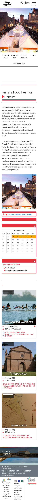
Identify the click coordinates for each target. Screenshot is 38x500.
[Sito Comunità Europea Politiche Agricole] (19, 481)
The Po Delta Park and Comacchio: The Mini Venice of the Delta (18, 334)
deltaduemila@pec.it (8, 475)
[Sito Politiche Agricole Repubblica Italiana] (15, 481)
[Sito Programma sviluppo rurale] (31, 479)
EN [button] (28, 3)
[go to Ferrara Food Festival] (19, 102)
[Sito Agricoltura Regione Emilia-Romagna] (31, 483)
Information (19, 63)
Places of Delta (23, 56)
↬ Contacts (8, 451)
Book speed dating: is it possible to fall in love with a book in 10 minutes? (19, 386)
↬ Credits (6, 454)
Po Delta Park (5, 56)
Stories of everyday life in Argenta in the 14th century (17, 436)
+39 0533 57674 (26, 471)
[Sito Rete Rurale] (22, 481)
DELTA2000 (5, 467)
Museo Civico (19, 373)
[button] (21, 2)
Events (32, 55)
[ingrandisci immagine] (19, 191)
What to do (14, 56)
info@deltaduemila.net (14, 473)
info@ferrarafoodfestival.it (16, 270)
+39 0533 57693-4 (11, 471)
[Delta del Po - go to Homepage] (7, 3)
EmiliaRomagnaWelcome (19, 322)
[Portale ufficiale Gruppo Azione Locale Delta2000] (4, 480)
